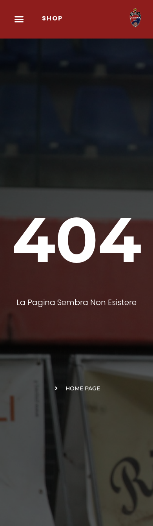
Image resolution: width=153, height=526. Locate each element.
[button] (19, 19)
